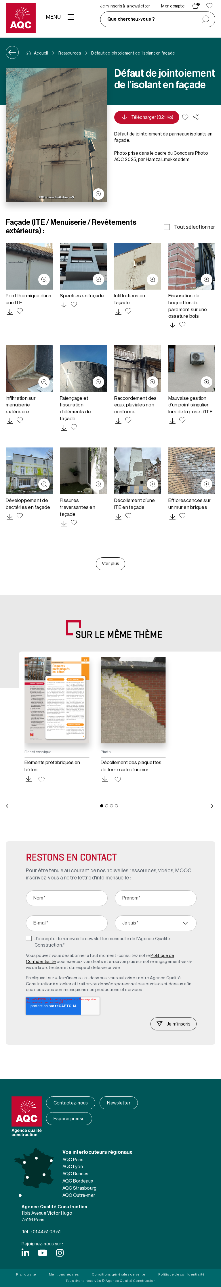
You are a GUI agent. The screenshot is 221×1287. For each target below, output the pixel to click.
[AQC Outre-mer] (20, 1195)
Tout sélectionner (194, 227)
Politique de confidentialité (181, 1274)
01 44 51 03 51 (46, 1232)
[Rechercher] (205, 19)
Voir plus (110, 563)
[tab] (101, 805)
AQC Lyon (72, 1166)
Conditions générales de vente (118, 1274)
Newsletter (118, 1103)
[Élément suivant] (210, 806)
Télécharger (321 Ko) (152, 117)
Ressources (69, 53)
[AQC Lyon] (44, 1174)
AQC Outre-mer (78, 1195)
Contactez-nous (71, 1103)
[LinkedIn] (25, 1253)
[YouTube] (42, 1253)
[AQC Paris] (36, 1158)
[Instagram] (60, 1253)
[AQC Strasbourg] (51, 1160)
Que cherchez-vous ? (131, 19)
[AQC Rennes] (24, 1162)
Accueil (40, 53)
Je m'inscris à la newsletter (125, 6)
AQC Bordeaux (77, 1181)
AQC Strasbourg (79, 1188)
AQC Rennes (75, 1174)
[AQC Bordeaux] (27, 1177)
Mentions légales (64, 1274)
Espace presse (69, 1119)
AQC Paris (72, 1160)
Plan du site (26, 1274)
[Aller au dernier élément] (9, 806)
